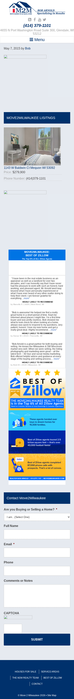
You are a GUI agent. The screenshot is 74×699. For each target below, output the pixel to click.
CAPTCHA (11, 613)
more (26, 298)
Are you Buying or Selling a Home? (30, 509)
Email (9, 544)
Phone (8, 562)
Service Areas (50, 671)
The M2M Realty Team (25, 677)
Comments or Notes (18, 580)
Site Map (51, 695)
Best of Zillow (52, 677)
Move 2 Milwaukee (37, 8)
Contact (37, 684)
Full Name (11, 525)
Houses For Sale (25, 671)
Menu (39, 39)
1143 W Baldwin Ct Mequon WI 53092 (29, 167)
